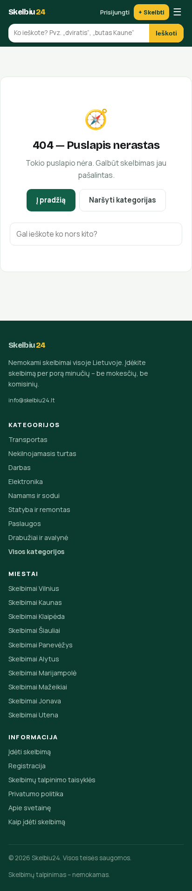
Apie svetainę (29, 807)
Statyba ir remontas (39, 509)
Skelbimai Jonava (34, 700)
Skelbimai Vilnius (33, 588)
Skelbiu (26, 11)
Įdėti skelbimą (29, 751)
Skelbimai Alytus (33, 658)
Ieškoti (166, 33)
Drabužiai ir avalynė (38, 537)
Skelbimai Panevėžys (40, 644)
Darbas (19, 467)
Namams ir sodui (34, 495)
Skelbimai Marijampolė (42, 672)
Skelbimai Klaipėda (36, 616)
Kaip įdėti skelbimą (36, 821)
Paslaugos (24, 523)
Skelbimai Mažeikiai (37, 686)
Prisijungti (115, 12)
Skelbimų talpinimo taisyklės (52, 779)
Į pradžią (51, 200)
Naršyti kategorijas (122, 200)
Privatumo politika (35, 793)
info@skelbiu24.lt (31, 400)
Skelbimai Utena (33, 714)
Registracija (27, 765)
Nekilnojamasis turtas (42, 453)
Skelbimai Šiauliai (34, 630)
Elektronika (25, 481)
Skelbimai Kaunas (35, 602)
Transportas (28, 439)
